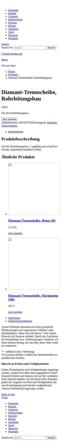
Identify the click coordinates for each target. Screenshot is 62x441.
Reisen (12, 25)
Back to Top (8, 394)
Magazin (13, 35)
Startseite (13, 10)
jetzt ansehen (9, 119)
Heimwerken (15, 19)
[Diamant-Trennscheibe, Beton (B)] (34, 189)
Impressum (14, 317)
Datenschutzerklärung (20, 321)
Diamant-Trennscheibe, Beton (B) (31, 220)
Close (4, 397)
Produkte (13, 38)
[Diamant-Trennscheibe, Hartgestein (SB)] (34, 264)
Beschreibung (15, 131)
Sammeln (13, 28)
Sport (11, 32)
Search (51, 47)
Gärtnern (13, 16)
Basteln (12, 13)
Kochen (12, 22)
